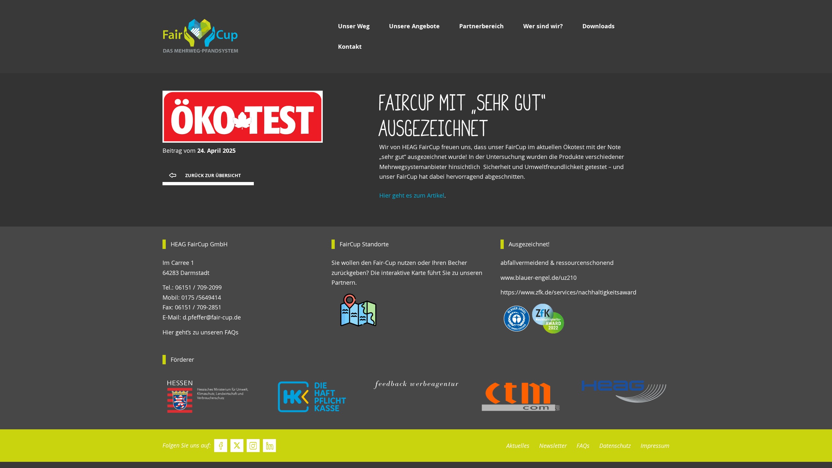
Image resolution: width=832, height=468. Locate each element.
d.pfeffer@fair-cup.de (212, 317)
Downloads (598, 26)
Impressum (655, 445)
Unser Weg (354, 26)
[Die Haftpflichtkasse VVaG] (312, 397)
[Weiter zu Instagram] (253, 445)
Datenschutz (615, 445)
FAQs (583, 445)
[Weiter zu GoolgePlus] (269, 445)
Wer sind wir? (543, 26)
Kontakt (350, 47)
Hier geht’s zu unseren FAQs (200, 332)
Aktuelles (517, 445)
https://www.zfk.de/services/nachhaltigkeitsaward (568, 292)
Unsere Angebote (414, 26)
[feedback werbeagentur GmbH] (416, 385)
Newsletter (553, 445)
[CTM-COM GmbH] (520, 397)
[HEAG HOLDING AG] (624, 392)
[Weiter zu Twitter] (236, 445)
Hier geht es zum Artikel (411, 195)
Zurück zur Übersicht (213, 175)
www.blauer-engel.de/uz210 (538, 277)
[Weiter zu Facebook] (220, 445)
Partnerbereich (481, 26)
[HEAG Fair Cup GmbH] (225, 37)
